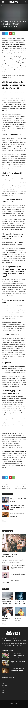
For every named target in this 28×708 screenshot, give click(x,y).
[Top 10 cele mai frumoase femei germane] (7, 611)
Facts (16, 599)
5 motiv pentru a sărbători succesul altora (11, 555)
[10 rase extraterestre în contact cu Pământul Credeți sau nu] (21, 596)
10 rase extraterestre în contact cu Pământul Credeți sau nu (20, 603)
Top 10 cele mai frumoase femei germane (6, 618)
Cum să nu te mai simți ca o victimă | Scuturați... (20, 618)
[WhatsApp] (13, 33)
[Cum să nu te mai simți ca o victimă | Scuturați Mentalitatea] (21, 611)
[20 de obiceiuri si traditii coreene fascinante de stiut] (5, 507)
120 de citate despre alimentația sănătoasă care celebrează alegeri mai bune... (18, 655)
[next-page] (5, 521)
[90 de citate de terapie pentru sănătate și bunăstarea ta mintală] (5, 567)
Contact (16, 703)
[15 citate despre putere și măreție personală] (7, 596)
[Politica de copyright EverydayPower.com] (5, 582)
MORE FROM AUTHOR (19, 494)
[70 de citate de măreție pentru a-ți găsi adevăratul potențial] (5, 575)
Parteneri (15, 701)
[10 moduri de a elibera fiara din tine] (5, 663)
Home (2, 5)
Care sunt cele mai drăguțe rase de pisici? (20, 487)
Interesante (7, 5)
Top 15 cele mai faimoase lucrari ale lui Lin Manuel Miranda (18, 499)
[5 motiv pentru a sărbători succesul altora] (14, 543)
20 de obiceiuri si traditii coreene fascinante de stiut (17, 507)
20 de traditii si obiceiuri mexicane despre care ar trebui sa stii (17, 514)
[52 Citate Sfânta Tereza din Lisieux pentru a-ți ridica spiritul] (5, 670)
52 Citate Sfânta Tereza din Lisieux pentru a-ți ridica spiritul (17, 670)
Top (3, 614)
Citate (3, 599)
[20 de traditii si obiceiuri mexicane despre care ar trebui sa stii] (5, 515)
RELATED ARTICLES (7, 494)
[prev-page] (3, 521)
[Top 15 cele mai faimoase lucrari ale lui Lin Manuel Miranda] (5, 500)
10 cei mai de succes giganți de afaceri (7, 487)
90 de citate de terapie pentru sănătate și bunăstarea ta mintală (18, 567)
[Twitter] (6, 33)
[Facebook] (3, 33)
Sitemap (11, 703)
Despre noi (21, 701)
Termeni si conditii (7, 701)
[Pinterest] (10, 33)
